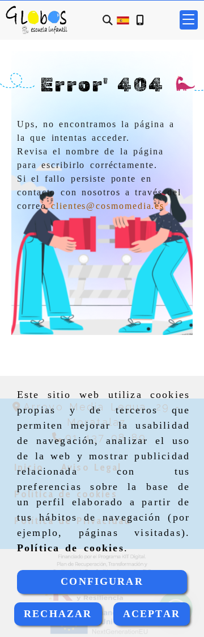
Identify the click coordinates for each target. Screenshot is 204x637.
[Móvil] (140, 20)
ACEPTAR (151, 613)
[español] (123, 20)
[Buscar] (108, 20)
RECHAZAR (58, 613)
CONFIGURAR (102, 581)
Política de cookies (70, 548)
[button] (189, 20)
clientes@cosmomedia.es (107, 206)
